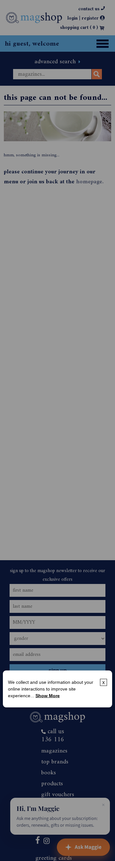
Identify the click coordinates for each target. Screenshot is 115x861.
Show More (47, 695)
